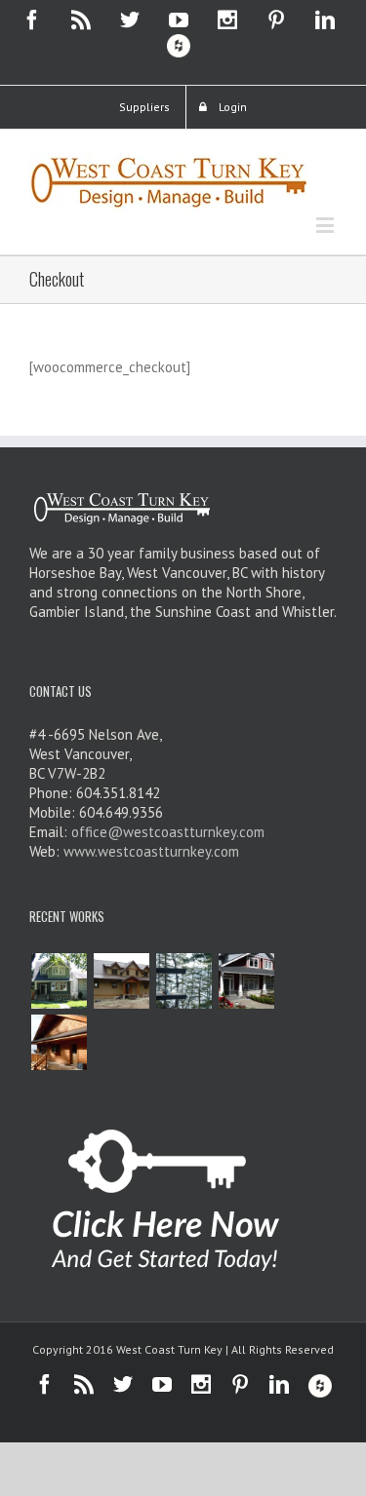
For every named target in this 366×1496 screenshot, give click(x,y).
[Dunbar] (58, 981)
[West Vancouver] (246, 981)
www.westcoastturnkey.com (151, 851)
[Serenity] (183, 981)
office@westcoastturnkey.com (167, 832)
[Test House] (58, 1042)
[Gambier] (121, 981)
